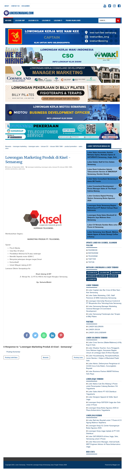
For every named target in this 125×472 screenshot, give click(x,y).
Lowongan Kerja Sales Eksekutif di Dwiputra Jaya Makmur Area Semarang (101, 217)
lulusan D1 (116, 272)
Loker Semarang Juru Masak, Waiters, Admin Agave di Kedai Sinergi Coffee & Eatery (103, 234)
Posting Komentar (13, 352)
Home (9, 20)
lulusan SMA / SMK (66, 167)
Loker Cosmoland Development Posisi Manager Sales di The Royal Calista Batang (101, 188)
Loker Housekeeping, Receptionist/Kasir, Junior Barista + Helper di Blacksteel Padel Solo (102, 358)
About (7, 6)
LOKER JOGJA (94, 329)
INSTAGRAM (93, 253)
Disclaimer (26, 6)
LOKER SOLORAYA (95, 326)
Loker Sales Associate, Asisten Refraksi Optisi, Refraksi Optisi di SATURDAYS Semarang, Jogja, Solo (102, 154)
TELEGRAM (93, 256)
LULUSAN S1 (58, 20)
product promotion (11, 169)
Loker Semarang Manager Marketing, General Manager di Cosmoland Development (101, 308)
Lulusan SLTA (92, 272)
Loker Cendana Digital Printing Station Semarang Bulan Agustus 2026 (101, 198)
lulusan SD (91, 279)
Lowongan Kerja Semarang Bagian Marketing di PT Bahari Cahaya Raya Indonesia (102, 207)
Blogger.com (116, 465)
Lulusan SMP (104, 272)
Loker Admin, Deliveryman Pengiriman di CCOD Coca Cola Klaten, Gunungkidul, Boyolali (103, 366)
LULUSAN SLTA (33, 20)
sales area (21, 169)
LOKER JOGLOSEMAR (97, 332)
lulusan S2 (113, 276)
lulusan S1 (102, 276)
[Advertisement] (43, 188)
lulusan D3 (55, 167)
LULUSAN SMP (20, 20)
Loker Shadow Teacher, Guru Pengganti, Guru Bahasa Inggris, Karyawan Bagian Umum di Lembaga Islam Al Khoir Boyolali (103, 350)
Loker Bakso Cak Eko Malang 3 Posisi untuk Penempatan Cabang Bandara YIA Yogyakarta (102, 386)
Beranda (45, 357)
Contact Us (15, 6)
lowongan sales (47, 167)
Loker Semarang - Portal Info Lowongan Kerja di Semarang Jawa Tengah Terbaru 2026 (41, 465)
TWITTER (92, 259)
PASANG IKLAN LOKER (73, 20)
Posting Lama (78, 357)
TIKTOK (91, 262)
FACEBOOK (92, 250)
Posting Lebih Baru (11, 357)
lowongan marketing (34, 167)
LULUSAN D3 (46, 20)
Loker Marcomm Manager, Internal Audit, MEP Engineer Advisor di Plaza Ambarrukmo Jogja (103, 444)
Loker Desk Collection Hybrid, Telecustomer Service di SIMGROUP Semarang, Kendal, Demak (102, 171)
